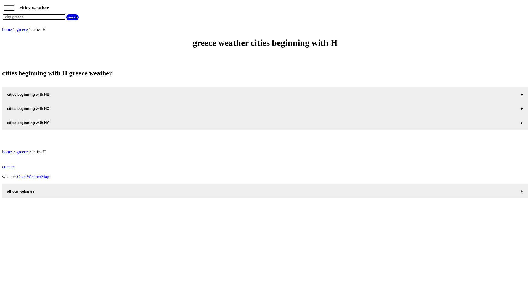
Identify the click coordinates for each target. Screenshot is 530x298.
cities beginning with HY (28, 123)
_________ (9, 6)
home (7, 29)
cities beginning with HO (28, 109)
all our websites (20, 191)
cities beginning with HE (28, 94)
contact (8, 166)
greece (22, 29)
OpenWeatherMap (33, 176)
